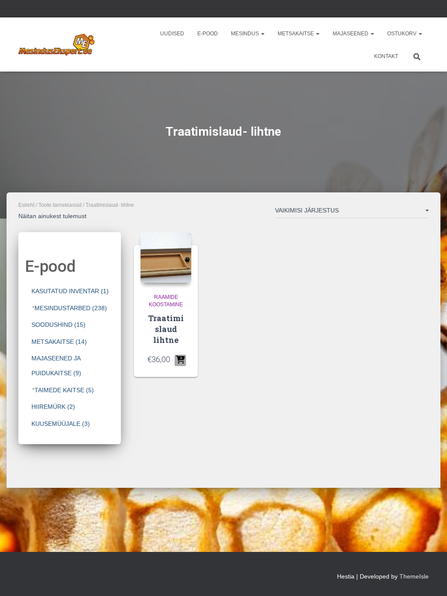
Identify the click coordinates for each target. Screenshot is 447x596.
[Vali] (180, 360)
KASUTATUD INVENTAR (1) (70, 291)
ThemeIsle (414, 576)
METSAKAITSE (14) (59, 341)
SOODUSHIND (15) (58, 324)
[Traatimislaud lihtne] (166, 257)
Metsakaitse (296, 34)
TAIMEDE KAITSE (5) (64, 390)
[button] (262, 34)
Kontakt (386, 56)
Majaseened (351, 34)
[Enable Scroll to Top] (430, 578)
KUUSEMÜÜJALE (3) (60, 423)
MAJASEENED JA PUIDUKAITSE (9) (56, 366)
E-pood (207, 34)
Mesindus (245, 34)
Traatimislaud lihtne (166, 329)
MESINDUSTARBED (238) (70, 308)
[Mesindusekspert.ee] (56, 44)
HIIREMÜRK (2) (53, 406)
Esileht (26, 205)
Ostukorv (402, 34)
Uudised (172, 34)
